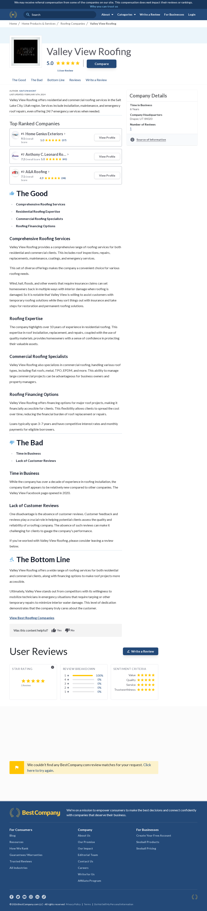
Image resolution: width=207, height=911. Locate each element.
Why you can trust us (104, 6)
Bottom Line (55, 80)
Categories (127, 14)
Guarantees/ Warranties (26, 855)
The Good (19, 80)
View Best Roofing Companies (32, 618)
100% (99, 675)
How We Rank (19, 848)
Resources (16, 842)
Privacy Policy (73, 904)
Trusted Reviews (21, 861)
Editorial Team (88, 855)
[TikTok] (44, 897)
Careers (83, 867)
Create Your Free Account (153, 835)
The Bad (36, 80)
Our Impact (85, 848)
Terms (87, 904)
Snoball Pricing (146, 848)
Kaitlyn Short (27, 91)
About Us (84, 835)
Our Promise (86, 842)
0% (99, 679)
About (108, 14)
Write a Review (150, 14)
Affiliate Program (89, 880)
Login (191, 14)
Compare (102, 64)
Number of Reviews (143, 124)
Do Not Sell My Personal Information (113, 904)
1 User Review (65, 70)
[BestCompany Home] (13, 14)
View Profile (107, 137)
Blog (13, 835)
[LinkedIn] (37, 897)
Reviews (75, 80)
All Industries (18, 867)
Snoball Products (147, 842)
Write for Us (86, 874)
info (52, 667)
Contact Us (85, 861)
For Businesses (174, 14)
